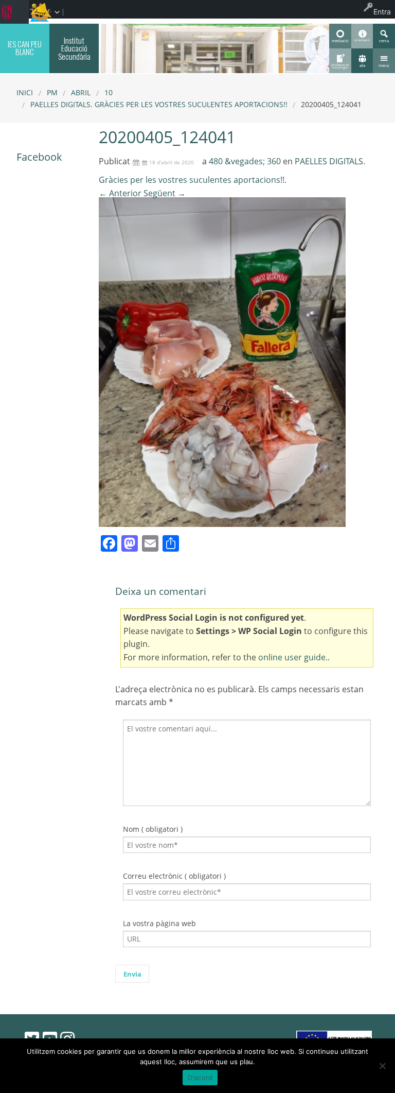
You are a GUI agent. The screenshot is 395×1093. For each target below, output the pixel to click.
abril (81, 92)
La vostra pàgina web (159, 923)
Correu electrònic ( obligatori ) (174, 876)
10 (108, 92)
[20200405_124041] (222, 361)
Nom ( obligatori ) (153, 829)
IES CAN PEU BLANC (25, 48)
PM (52, 92)
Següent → (164, 193)
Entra (382, 11)
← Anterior (120, 193)
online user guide (292, 657)
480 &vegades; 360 (245, 161)
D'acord (200, 1077)
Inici (24, 92)
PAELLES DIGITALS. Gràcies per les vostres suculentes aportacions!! (159, 104)
